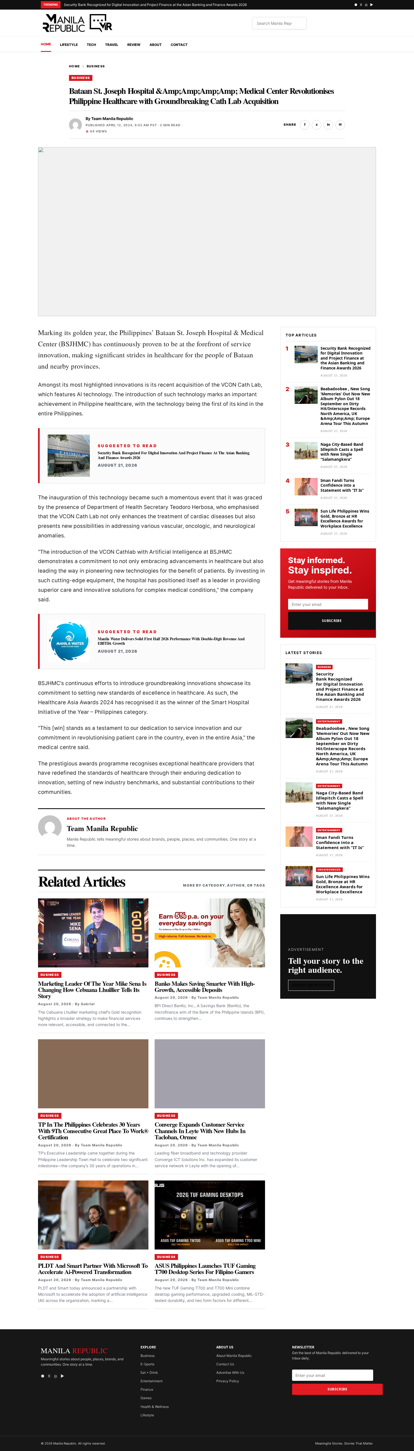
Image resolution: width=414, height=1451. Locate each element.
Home (46, 44)
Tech (91, 45)
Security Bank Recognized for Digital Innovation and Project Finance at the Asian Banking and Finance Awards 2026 (155, 5)
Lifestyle (69, 45)
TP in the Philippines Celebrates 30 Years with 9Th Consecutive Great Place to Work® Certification (93, 1131)
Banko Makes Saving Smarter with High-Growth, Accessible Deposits (205, 986)
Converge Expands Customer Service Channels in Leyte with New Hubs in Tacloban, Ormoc (200, 1131)
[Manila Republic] (77, 23)
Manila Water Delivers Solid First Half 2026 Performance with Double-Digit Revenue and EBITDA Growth (171, 641)
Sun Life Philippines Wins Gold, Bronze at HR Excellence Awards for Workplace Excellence (344, 518)
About (156, 45)
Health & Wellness (155, 1407)
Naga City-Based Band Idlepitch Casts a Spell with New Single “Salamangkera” (341, 452)
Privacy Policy (227, 1381)
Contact (179, 45)
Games (146, 1398)
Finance (147, 1389)
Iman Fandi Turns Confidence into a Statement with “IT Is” (342, 485)
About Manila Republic (234, 1355)
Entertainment (329, 721)
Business (96, 66)
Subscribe (332, 620)
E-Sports (147, 1364)
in (328, 124)
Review (134, 45)
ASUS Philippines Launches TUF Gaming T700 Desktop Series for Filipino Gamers (205, 1268)
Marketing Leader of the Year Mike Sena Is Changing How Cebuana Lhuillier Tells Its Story (92, 990)
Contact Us (225, 1364)
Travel (111, 45)
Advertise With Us (311, 985)
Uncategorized (329, 869)
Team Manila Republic (112, 118)
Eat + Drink (149, 1372)
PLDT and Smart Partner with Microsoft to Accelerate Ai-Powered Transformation (93, 1268)
